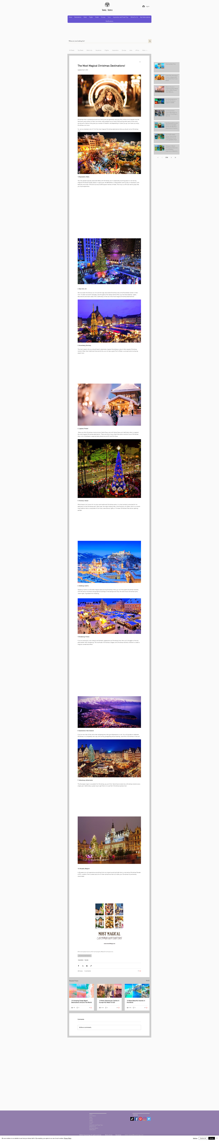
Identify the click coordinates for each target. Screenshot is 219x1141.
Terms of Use (109, 1071)
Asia (131, 50)
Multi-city (89, 50)
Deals (90, 1054)
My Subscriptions (93, 1064)
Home (90, 1051)
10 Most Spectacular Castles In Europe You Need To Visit (109, 938)
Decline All (203, 1138)
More (143, 50)
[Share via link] (91, 902)
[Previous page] (162, 157)
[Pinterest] (140, 1055)
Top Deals (80, 50)
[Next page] (171, 157)
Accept (211, 1138)
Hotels (91, 1057)
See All (148, 917)
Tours (90, 1060)
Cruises (91, 1058)
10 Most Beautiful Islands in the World (136, 938)
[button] (77, 17)
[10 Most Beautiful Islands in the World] (137, 927)
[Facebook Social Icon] (136, 1055)
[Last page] (175, 157)
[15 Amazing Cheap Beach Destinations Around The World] (81, 927)
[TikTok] (132, 1055)
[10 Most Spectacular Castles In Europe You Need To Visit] (109, 927)
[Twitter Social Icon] (149, 1055)
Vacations (98, 50)
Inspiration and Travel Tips (96, 1061)
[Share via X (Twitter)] (82, 902)
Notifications (92, 1066)
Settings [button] (195, 1138)
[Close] (217, 1138)
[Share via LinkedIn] (87, 902)
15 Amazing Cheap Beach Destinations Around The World (81, 938)
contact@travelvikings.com (136, 1071)
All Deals (71, 50)
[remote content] (109, 200)
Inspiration (115, 50)
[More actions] (140, 62)
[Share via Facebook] (78, 902)
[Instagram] (144, 1055)
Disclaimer (118, 1071)
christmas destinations (84, 892)
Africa (137, 50)
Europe (124, 50)
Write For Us (92, 1063)
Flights (107, 50)
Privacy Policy (67, 1138)
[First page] (157, 157)
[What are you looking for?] (150, 41)
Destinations (92, 1052)
